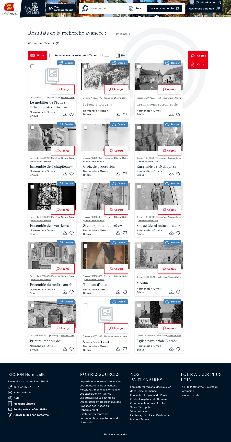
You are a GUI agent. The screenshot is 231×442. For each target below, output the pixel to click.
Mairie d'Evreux (139, 419)
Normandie (37, 112)
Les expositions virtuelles (95, 394)
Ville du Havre (139, 411)
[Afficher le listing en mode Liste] (123, 56)
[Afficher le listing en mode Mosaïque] (118, 56)
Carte (200, 64)
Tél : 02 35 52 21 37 (26, 387)
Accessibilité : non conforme (31, 415)
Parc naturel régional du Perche (149, 395)
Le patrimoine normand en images (100, 381)
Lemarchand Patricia (41, 161)
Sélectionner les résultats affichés (75, 55)
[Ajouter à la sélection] (71, 114)
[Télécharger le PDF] (65, 114)
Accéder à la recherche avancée (204, 9)
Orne (50, 112)
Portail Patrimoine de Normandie (100, 390)
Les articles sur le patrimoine (97, 398)
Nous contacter (23, 392)
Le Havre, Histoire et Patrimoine (150, 415)
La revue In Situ (190, 395)
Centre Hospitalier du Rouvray (148, 399)
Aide (16, 398)
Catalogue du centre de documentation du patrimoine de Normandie (99, 418)
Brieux (34, 116)
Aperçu (65, 89)
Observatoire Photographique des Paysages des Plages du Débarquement (100, 406)
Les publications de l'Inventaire (98, 385)
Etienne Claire (67, 97)
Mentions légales (24, 404)
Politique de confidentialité (30, 409)
